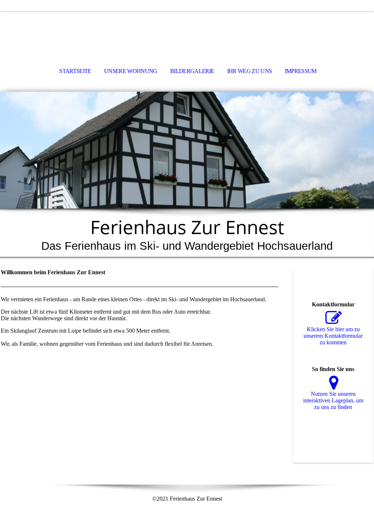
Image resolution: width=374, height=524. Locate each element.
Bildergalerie (192, 71)
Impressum (301, 71)
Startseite (75, 71)
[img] (187, 31)
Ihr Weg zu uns (249, 71)
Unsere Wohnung (130, 71)
